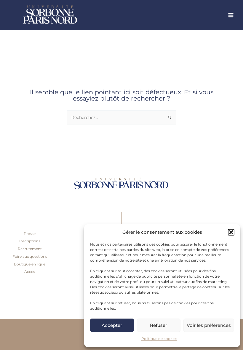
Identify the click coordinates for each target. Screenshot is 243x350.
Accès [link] (29, 271)
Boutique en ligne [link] (29, 264)
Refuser (158, 325)
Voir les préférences (209, 325)
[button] (231, 232)
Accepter (112, 325)
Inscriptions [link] (29, 241)
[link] (65, 15)
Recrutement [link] (30, 248)
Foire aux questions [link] (29, 256)
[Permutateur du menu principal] (231, 15)
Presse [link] (30, 233)
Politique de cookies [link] (159, 338)
